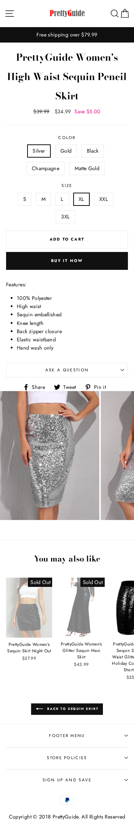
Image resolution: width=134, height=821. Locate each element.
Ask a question (67, 370)
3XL (65, 216)
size (66, 185)
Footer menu (67, 735)
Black (93, 150)
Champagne (45, 168)
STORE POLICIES (67, 758)
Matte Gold (87, 168)
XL (81, 199)
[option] (67, 35)
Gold (65, 150)
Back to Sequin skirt (72, 708)
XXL (103, 199)
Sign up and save (67, 780)
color (67, 137)
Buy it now (67, 260)
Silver (39, 150)
